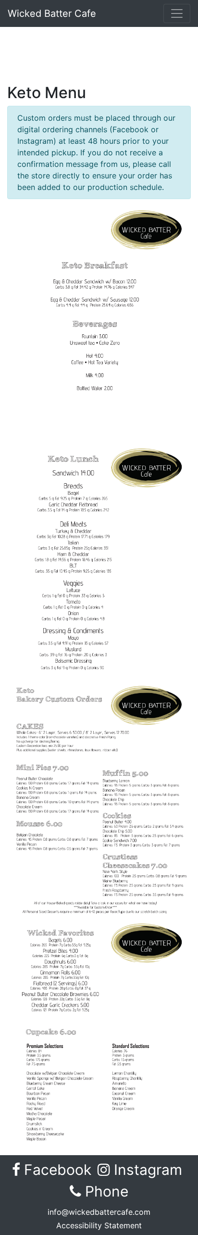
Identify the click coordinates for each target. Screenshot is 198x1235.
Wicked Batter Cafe (52, 13)
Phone (104, 1191)
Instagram (147, 1169)
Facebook (57, 1169)
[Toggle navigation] (176, 13)
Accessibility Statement (99, 1225)
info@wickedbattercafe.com (99, 1212)
